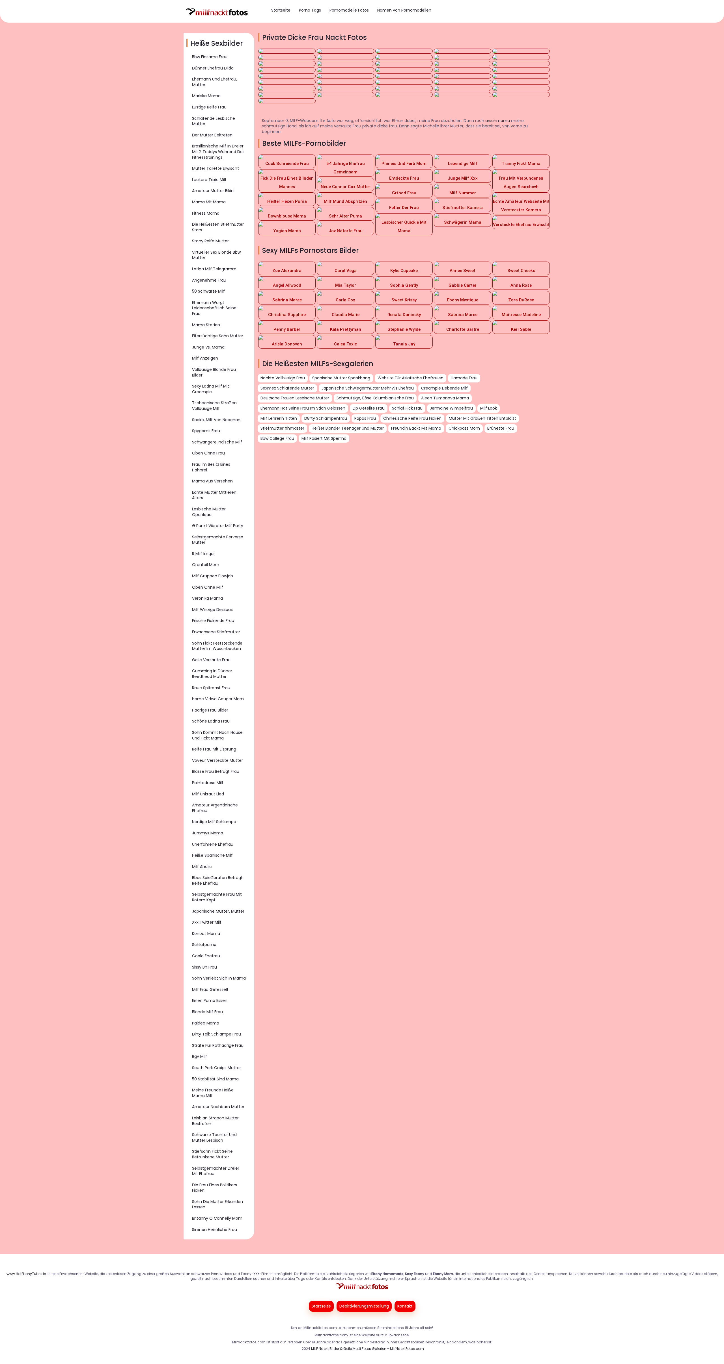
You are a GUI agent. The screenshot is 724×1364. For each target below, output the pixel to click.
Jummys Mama (207, 833)
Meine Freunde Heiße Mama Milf (213, 1092)
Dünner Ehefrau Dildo (213, 68)
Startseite (280, 10)
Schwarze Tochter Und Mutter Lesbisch (214, 1137)
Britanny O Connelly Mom (217, 1218)
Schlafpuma (204, 944)
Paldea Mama (205, 1023)
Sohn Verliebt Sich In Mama (219, 978)
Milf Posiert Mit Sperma (323, 438)
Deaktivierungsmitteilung (364, 1306)
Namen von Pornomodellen (404, 10)
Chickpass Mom (464, 428)
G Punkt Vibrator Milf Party (217, 525)
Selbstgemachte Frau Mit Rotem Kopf (217, 897)
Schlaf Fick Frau (407, 408)
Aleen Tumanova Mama (445, 398)
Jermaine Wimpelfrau (451, 408)
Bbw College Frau (277, 438)
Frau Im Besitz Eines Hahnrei (211, 467)
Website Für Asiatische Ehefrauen (410, 378)
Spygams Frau (206, 431)
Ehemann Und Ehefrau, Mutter (214, 82)
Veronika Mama (207, 598)
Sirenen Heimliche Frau (214, 1229)
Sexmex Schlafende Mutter (287, 388)
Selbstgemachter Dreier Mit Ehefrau (215, 1171)
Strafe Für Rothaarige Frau (218, 1045)
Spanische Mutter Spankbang (341, 378)
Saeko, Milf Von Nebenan (216, 420)
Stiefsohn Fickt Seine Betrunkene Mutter (212, 1154)
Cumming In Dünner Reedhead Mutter (212, 673)
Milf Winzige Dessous (212, 609)
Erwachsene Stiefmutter (216, 632)
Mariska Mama (206, 96)
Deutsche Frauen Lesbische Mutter (294, 398)
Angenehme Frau (209, 280)
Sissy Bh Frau (204, 967)
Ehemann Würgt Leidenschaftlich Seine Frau (214, 308)
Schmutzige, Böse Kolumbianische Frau (375, 398)
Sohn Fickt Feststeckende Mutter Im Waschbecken (217, 646)
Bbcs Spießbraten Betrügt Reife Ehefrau (217, 880)
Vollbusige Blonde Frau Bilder (214, 372)
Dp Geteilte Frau (369, 408)
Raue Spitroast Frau (211, 688)
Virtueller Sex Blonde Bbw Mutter (216, 255)
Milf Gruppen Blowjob (212, 576)
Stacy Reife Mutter (210, 241)
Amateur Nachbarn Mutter (218, 1107)
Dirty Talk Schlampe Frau (216, 1034)
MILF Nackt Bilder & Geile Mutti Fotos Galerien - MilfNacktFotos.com (367, 1348)
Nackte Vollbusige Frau (282, 378)
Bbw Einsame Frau (209, 57)
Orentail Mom (205, 564)
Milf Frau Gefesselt (210, 989)
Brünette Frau (500, 428)
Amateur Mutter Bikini (213, 190)
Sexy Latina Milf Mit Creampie (210, 389)
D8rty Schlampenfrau (325, 418)
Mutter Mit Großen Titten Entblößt (482, 418)
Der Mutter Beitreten (212, 135)
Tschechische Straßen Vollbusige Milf (214, 405)
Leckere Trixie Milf (209, 179)
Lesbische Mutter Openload (209, 511)
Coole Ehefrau (206, 956)
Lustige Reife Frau (209, 107)
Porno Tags (310, 10)
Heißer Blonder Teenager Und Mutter (348, 428)
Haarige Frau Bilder (210, 710)
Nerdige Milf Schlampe (214, 822)
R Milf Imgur (203, 553)
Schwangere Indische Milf (217, 442)
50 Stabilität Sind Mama (215, 1079)
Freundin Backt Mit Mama (416, 428)
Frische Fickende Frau (213, 620)
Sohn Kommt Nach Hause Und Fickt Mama (217, 735)
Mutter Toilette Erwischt (215, 168)
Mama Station (206, 325)
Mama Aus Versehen (212, 481)
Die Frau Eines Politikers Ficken (214, 1187)
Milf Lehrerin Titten (278, 418)
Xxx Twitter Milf (206, 922)
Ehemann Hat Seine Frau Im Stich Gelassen (302, 408)
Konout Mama (206, 933)
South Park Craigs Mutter (216, 1068)
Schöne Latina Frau (211, 721)
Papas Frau (365, 418)
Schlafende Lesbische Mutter (213, 121)
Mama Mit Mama (209, 202)
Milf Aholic (202, 866)
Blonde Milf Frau (207, 1012)
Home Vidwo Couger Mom (218, 699)
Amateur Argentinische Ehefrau (215, 807)
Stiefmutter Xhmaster (282, 428)
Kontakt (405, 1306)
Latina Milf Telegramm (214, 269)
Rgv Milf (199, 1056)
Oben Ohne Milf (207, 587)
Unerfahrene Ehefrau (212, 844)
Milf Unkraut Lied (208, 794)
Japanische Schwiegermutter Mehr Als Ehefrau (368, 388)
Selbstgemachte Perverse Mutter (217, 539)
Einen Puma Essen (209, 1000)
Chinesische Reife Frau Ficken (412, 418)
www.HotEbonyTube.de (26, 1273)
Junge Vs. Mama (208, 347)
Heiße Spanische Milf (212, 855)
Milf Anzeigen (205, 358)
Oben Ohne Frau (208, 453)
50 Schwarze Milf (208, 291)
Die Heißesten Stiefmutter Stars (218, 227)
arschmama (497, 120)
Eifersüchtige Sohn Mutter (217, 336)
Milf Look (488, 408)
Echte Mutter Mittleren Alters (214, 495)
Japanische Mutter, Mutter (218, 911)
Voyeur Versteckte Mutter (217, 760)
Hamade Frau (464, 378)
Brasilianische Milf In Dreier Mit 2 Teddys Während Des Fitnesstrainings (218, 151)
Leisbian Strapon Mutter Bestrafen (215, 1120)
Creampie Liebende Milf (444, 388)
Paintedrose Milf (207, 783)
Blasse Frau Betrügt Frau (215, 771)
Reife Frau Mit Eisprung (214, 749)
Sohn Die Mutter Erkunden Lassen (217, 1204)
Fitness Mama (205, 213)
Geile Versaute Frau (211, 660)
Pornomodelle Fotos (349, 10)
